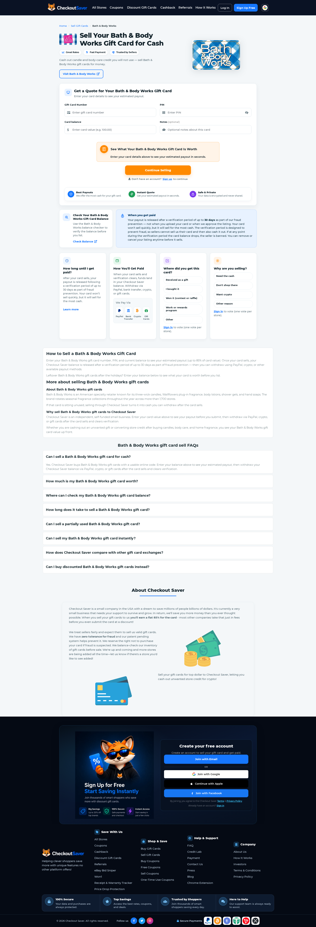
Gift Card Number (76, 104)
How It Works (243, 858)
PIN (162, 104)
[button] (246, 112)
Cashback (167, 7)
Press (191, 870)
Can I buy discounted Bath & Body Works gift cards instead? (97, 567)
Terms (220, 801)
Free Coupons (150, 867)
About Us (240, 851)
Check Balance (83, 241)
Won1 (98, 876)
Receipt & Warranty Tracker (113, 883)
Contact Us (195, 864)
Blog (190, 876)
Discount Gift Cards (141, 7)
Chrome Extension (200, 883)
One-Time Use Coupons (157, 879)
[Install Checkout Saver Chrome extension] (265, 7)
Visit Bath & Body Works (79, 74)
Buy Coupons (150, 861)
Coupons (116, 7)
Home (63, 25)
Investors (240, 864)
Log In (225, 8)
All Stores (99, 7)
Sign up (167, 178)
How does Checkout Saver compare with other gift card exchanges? (104, 553)
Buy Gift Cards (151, 848)
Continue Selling (158, 170)
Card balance (73, 121)
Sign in (168, 327)
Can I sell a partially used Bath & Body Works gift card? (93, 524)
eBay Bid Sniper (105, 870)
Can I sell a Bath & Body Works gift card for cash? (88, 457)
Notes (170, 121)
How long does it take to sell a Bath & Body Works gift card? (98, 510)
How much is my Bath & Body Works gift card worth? (92, 481)
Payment (193, 858)
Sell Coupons (150, 873)
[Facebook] (134, 920)
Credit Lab (194, 851)
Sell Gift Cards (79, 25)
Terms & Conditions (247, 870)
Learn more (71, 309)
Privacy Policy (234, 801)
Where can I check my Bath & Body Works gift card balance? (98, 496)
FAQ (190, 845)
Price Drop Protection (109, 889)
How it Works (205, 7)
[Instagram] (150, 920)
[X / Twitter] (142, 920)
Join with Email (206, 759)
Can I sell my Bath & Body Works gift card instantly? (91, 538)
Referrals (185, 7)
